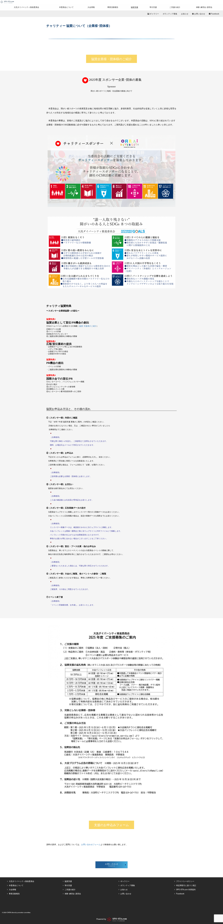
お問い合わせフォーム (91, 844)
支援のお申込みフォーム (111, 824)
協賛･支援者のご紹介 (88, 326)
